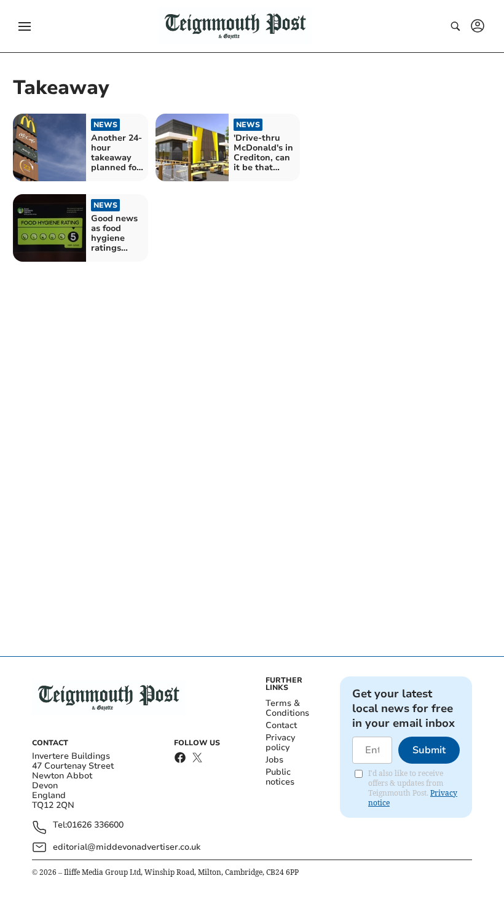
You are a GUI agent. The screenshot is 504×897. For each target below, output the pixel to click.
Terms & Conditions (287, 708)
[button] (24, 26)
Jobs (274, 760)
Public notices (280, 777)
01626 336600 (95, 825)
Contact (281, 725)
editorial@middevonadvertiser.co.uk (126, 847)
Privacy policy (280, 742)
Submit (429, 750)
